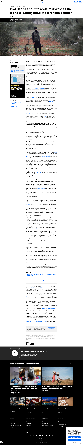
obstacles (33, 297)
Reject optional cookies (74, 437)
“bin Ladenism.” (35, 228)
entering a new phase (37, 62)
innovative (28, 250)
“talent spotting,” (44, 258)
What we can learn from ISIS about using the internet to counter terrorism (40, 281)
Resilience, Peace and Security (17, 6)
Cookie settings (74, 442)
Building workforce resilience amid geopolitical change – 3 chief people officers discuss (65, 408)
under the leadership (41, 188)
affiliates (32, 97)
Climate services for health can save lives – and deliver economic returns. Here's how (23, 388)
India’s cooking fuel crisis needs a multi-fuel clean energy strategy (17, 407)
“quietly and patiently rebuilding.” (48, 308)
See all (71, 363)
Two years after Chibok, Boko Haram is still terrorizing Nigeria (39, 277)
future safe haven (36, 157)
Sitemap (41, 440)
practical (28, 213)
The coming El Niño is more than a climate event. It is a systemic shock (57, 387)
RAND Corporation (15, 21)
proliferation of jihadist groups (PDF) (35, 287)
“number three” (38, 172)
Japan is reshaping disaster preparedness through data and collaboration (32, 408)
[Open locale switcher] (1, 442)
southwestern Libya (30, 113)
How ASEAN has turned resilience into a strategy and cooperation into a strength (49, 408)
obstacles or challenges (39, 88)
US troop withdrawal (46, 156)
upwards (45, 116)
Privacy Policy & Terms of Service (41, 438)
